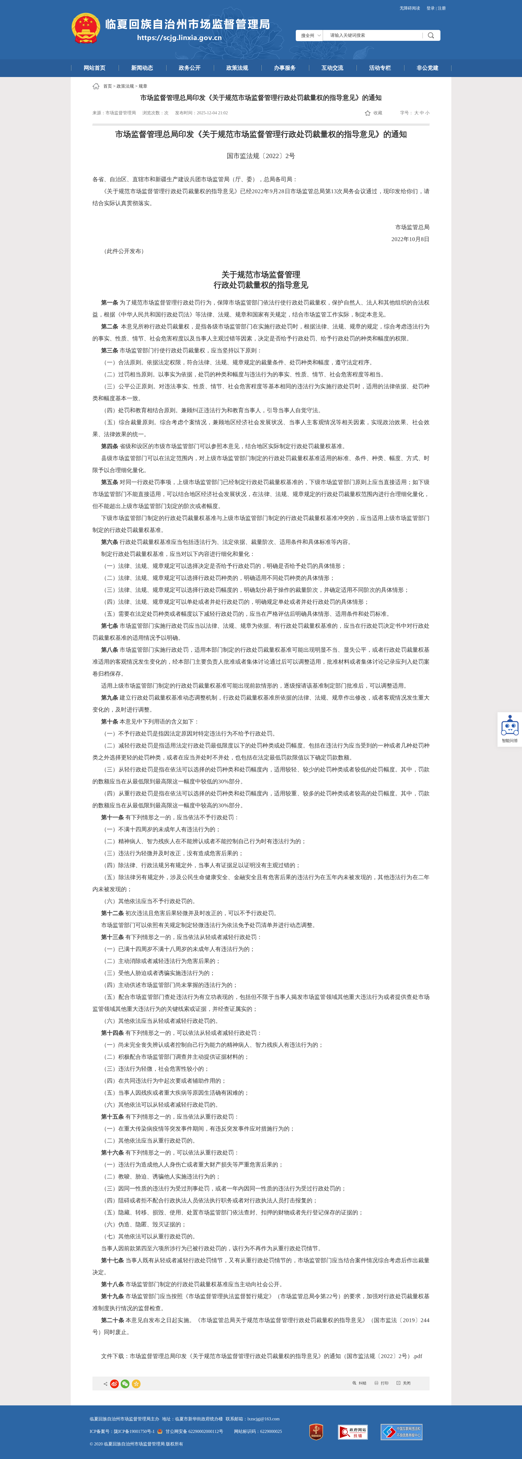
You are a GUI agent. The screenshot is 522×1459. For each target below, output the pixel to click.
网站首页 (94, 68)
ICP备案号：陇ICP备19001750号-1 (122, 1431)
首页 (107, 86)
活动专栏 (380, 68)
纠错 (362, 1383)
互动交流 (332, 68)
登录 (431, 8)
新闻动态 (142, 68)
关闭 (407, 1383)
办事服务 (285, 68)
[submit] (430, 35)
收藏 (378, 112)
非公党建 (428, 68)
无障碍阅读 (410, 8)
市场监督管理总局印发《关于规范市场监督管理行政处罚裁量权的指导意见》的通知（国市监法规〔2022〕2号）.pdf (276, 1356)
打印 (385, 1383)
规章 (143, 86)
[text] (381, 35)
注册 (442, 8)
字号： (406, 112)
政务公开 (190, 68)
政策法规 (237, 68)
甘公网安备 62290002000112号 (194, 1431)
